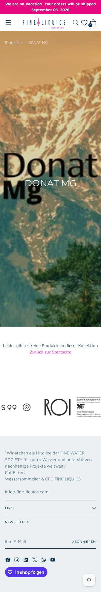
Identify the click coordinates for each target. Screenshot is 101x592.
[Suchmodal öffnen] (75, 22)
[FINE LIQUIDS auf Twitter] (35, 560)
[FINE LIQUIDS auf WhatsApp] (44, 560)
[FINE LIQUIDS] (44, 22)
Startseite (13, 42)
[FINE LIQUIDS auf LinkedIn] (26, 560)
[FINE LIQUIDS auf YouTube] (53, 560)
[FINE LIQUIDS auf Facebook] (8, 560)
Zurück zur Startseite (50, 351)
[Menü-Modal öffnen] (8, 22)
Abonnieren (84, 541)
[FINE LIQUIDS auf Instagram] (17, 560)
